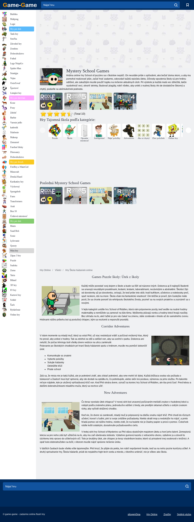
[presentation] (42, 130)
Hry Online (151, 514)
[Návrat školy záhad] (100, 101)
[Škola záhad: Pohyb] (51, 101)
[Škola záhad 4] (125, 101)
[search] (176, 5)
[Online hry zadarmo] (20, 5)
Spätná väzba (184, 514)
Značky (167, 514)
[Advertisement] (78, 38)
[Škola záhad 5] (75, 101)
